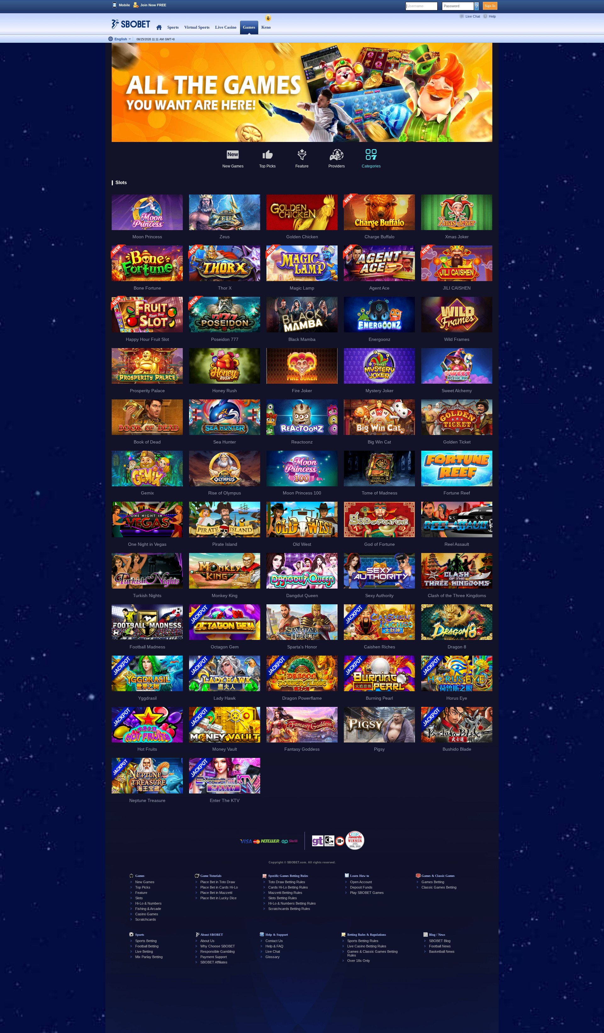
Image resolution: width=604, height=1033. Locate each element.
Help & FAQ (274, 946)
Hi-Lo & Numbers (148, 903)
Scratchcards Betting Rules (289, 909)
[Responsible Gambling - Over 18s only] (339, 843)
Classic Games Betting (439, 887)
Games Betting (433, 882)
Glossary (273, 957)
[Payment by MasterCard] (256, 844)
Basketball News (442, 951)
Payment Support (213, 957)
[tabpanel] (302, 93)
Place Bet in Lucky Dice (218, 898)
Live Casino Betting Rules (366, 946)
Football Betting (147, 946)
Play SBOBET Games (367, 893)
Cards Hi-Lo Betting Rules (288, 887)
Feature (141, 893)
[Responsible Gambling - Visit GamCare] (329, 842)
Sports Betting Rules (362, 941)
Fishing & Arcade (148, 909)
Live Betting (144, 951)
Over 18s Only (358, 960)
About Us (207, 941)
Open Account (361, 882)
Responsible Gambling (217, 951)
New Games (144, 882)
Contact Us (274, 941)
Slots (139, 898)
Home (159, 27)
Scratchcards (145, 919)
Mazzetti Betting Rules (285, 893)
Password (451, 6)
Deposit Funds (361, 887)
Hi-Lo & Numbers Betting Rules (292, 903)
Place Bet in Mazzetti (216, 893)
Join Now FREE (153, 5)
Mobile (124, 5)
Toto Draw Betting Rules (286, 882)
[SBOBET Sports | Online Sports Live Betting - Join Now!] (129, 26)
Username (415, 6)
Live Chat (473, 16)
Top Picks (142, 887)
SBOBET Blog (439, 941)
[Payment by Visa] (246, 844)
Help (492, 16)
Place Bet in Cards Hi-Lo (219, 887)
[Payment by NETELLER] (270, 844)
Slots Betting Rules (282, 898)
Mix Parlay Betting (149, 957)
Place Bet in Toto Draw (217, 882)
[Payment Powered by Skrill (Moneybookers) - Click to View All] (293, 844)
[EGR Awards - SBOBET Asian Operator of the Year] (354, 840)
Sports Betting (146, 941)
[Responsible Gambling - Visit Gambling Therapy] (317, 842)
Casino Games (146, 914)
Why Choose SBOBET (217, 946)
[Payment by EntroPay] (284, 844)
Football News (440, 946)
